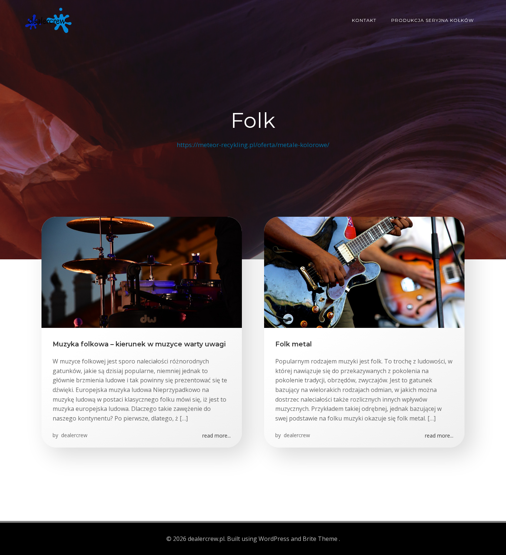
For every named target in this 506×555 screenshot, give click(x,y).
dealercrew (73, 435)
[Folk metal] (364, 271)
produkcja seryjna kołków (432, 20)
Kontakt (364, 20)
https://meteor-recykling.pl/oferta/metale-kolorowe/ (253, 144)
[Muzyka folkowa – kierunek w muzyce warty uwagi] (141, 271)
